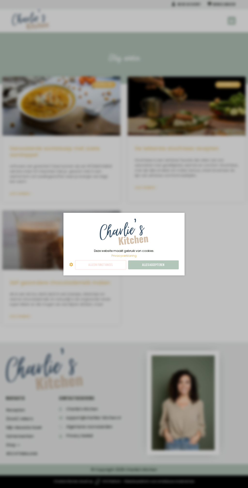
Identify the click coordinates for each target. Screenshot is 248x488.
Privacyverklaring (124, 255)
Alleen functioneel (100, 265)
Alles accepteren (153, 265)
